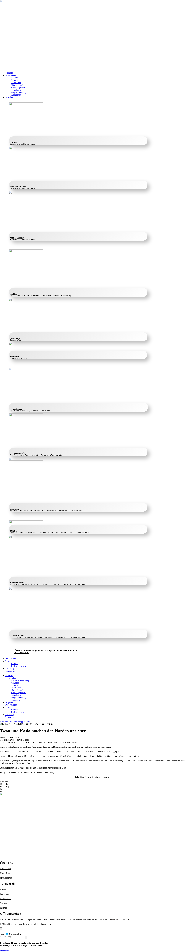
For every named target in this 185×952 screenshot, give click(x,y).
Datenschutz (5, 898)
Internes (3, 908)
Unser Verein (5, 868)
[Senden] (26, 937)
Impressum (4, 894)
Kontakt (3, 889)
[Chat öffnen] (1, 928)
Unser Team (5, 873)
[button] (95, 75)
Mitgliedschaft (6, 878)
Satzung (3, 903)
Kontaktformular (115, 919)
